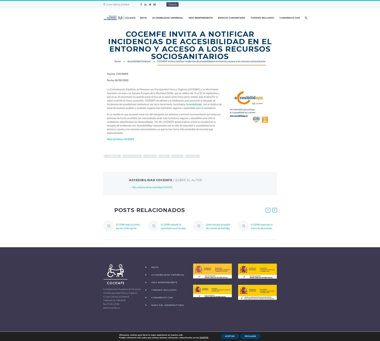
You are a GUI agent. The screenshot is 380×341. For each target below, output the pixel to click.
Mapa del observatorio (167, 305)
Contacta (172, 4)
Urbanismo (192, 156)
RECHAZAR (250, 336)
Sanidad (178, 156)
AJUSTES (203, 337)
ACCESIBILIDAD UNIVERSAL (167, 17)
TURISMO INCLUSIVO (262, 17)
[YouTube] (154, 4)
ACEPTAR (230, 336)
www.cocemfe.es (111, 307)
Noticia (164, 156)
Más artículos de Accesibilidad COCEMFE (152, 187)
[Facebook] (141, 4)
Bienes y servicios (132, 156)
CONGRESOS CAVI (290, 17)
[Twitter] (150, 4)
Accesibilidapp (112, 156)
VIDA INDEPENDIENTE (201, 17)
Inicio (155, 267)
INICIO (143, 17)
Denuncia (150, 156)
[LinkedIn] (145, 4)
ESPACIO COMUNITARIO (231, 17)
